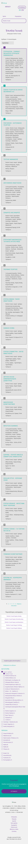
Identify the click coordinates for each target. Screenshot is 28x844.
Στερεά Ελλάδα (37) (8, 733)
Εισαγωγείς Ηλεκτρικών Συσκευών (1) (14, 693)
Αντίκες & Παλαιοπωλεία (11, 58)
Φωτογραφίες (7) (7, 760)
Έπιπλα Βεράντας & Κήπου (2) (13, 684)
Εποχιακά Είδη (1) (9, 698)
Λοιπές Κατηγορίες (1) (8, 726)
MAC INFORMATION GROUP (14, 839)
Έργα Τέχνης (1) (9, 715)
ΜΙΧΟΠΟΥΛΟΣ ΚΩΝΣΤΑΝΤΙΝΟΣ (9, 403)
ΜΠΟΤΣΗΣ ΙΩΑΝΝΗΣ (11, 426)
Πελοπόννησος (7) (8, 742)
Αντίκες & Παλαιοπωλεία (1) (12, 689)
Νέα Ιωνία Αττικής (9, 590)
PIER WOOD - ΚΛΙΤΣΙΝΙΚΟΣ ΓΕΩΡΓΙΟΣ (13, 124)
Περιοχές (14, 819)
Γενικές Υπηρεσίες (15, 102)
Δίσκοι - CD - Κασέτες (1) (11, 691)
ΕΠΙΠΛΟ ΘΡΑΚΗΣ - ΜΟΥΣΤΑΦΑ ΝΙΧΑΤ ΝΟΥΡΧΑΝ (14, 504)
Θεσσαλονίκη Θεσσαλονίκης (12, 306)
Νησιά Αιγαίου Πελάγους (11, 561)
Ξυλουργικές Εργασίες (11, 99)
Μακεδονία (8, 145)
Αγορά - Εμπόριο (14, 67)
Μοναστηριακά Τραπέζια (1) (12, 702)
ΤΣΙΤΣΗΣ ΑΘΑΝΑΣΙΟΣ (11, 159)
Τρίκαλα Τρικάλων (10, 536)
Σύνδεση (14, 831)
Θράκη (7, 512)
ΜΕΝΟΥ (8, 7)
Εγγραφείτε (14, 791)
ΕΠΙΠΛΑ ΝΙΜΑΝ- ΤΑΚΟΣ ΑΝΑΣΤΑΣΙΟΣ (12, 300)
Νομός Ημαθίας (18, 333)
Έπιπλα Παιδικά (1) (10, 713)
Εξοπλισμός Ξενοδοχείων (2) (12, 680)
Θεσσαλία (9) (6, 740)
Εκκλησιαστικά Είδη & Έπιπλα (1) (13, 696)
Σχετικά (14, 821)
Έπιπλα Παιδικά (9, 133)
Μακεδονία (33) (7, 735)
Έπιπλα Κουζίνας (19, 131)
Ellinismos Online (14, 829)
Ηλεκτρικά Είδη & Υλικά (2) (12, 682)
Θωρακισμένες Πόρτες (15, 277)
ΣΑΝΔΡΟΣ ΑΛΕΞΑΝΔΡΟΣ (12, 212)
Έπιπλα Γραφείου (9, 131)
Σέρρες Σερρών (9, 223)
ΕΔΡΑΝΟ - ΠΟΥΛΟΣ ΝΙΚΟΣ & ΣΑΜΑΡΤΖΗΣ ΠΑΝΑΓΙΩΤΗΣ (13, 455)
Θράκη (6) (5, 747)
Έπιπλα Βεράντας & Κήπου (16, 130)
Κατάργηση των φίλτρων (9, 665)
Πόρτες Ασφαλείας (18, 133)
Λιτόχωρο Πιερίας (9, 143)
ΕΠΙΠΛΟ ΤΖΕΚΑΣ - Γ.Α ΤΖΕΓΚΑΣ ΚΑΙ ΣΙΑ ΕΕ (14, 530)
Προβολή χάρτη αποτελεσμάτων (12, 660)
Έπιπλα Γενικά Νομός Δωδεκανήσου (14, 622)
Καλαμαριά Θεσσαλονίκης (11, 308)
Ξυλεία (7, 128)
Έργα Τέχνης (13, 60)
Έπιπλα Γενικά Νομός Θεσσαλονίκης (14, 619)
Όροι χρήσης (14, 823)
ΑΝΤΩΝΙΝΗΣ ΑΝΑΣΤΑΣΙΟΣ (12, 183)
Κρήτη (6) (5, 744)
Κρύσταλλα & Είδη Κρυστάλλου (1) (14, 700)
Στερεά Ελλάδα (9, 73)
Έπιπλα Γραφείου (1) (10, 711)
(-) (2, 671)
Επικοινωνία (14, 827)
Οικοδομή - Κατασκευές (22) (10, 722)
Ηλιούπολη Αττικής (10, 253)
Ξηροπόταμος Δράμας (10, 358)
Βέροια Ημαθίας (9, 333)
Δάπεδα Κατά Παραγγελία (11, 135)
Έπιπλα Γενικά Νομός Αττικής (14, 616)
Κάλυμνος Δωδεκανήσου (11, 485)
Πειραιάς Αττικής (9, 71)
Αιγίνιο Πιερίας (9, 386)
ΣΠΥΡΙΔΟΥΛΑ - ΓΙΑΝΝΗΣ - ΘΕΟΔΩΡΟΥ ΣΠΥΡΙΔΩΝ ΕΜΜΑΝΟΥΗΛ (12, 53)
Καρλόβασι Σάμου (10, 559)
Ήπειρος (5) (6, 749)
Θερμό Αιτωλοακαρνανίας (11, 106)
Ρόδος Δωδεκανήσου (10, 436)
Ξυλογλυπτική (13, 97)
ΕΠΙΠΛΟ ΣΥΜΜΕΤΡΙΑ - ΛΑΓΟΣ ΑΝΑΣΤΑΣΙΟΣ (13, 352)
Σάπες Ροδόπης (9, 510)
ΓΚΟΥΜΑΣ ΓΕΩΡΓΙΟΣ (10, 269)
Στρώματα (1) (8, 717)
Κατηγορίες (14, 817)
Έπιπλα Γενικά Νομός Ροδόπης (14, 625)
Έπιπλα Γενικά (9, 95)
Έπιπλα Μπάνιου (15, 101)
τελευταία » (14, 605)
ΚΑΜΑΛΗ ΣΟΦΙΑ (9, 328)
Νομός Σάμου (19, 559)
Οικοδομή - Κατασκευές (11, 104)
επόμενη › (19, 604)
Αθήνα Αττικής (9, 462)
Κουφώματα (8, 137)
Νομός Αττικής (18, 71)
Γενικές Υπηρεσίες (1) (8, 724)
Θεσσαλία (13, 538)
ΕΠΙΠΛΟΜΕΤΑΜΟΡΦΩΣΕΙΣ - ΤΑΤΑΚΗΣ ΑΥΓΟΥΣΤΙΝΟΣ (13, 240)
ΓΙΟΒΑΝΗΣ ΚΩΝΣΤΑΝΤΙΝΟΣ (13, 554)
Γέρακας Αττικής (9, 409)
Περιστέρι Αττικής (9, 282)
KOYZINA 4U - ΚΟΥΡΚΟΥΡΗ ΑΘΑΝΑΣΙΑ (13, 578)
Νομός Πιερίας (18, 143)
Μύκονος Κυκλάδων (10, 194)
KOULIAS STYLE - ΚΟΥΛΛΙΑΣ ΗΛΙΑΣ (13, 479)
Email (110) (6, 753)
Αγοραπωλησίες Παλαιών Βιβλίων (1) (14, 687)
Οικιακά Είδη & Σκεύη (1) (11, 704)
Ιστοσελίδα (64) (7, 755)
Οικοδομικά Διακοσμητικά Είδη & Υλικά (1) (15, 708)
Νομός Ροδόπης (18, 510)
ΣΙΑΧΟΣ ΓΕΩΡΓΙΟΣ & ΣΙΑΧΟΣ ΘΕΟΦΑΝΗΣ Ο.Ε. (13, 90)
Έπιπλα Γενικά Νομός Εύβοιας (14, 628)
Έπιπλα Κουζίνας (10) (10, 676)
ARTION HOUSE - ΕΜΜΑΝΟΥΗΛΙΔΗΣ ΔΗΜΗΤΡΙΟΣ (10, 379)
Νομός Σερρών (18, 223)
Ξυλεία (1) (7, 719)
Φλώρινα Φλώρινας (10, 164)
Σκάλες (20, 430)
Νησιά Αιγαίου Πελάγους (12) (10, 738)
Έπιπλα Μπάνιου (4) (10, 678)
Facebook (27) (7, 757)
